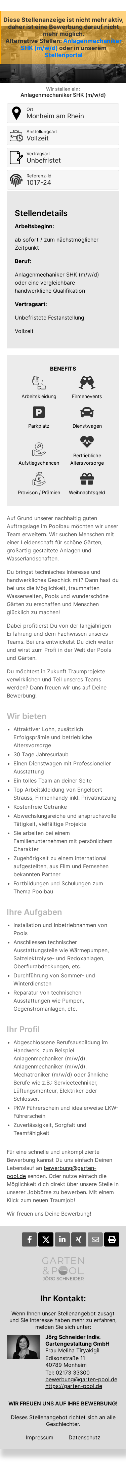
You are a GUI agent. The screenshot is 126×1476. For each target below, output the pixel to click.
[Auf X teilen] (45, 1239)
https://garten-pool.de (73, 1386)
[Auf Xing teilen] (78, 1239)
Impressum (39, 1437)
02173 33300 (73, 1372)
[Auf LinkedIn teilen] (62, 1239)
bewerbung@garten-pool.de (81, 1379)
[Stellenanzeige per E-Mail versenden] (95, 1239)
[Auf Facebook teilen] (29, 1239)
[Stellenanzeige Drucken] (111, 1239)
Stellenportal (64, 54)
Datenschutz (84, 1437)
